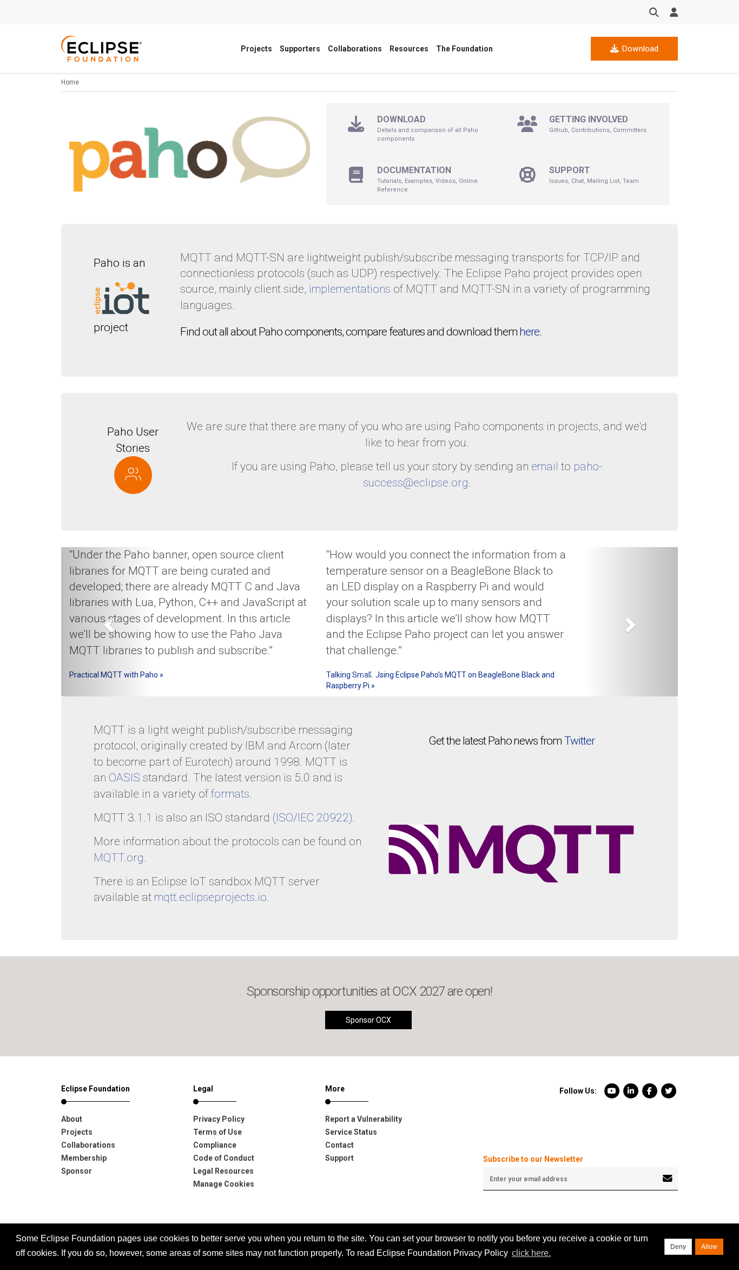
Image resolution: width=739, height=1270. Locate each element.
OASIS (124, 777)
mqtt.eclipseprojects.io (210, 897)
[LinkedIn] (630, 1090)
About (71, 1119)
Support (339, 1158)
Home (70, 82)
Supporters (300, 48)
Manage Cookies (223, 1184)
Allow (709, 1247)
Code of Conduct (223, 1158)
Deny (678, 1247)
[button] (107, 621)
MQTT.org (119, 857)
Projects (256, 48)
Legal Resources (223, 1171)
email (544, 466)
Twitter (579, 740)
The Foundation (464, 48)
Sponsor (76, 1171)
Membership (84, 1158)
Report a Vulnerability (363, 1119)
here (529, 331)
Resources (409, 48)
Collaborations (355, 48)
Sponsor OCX (368, 1020)
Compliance (214, 1145)
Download (638, 49)
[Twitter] (668, 1090)
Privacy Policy (219, 1119)
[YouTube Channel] (611, 1090)
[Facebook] (649, 1090)
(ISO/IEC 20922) (312, 817)
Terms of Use (217, 1132)
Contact (339, 1145)
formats (230, 793)
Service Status (351, 1132)
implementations (350, 288)
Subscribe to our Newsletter (533, 1159)
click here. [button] (531, 1253)
